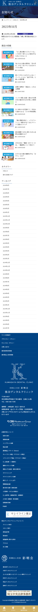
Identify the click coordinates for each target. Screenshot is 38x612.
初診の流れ (6, 436)
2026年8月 (6, 185)
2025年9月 (6, 228)
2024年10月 (6, 270)
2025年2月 (6, 255)
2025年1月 (6, 258)
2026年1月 (6, 212)
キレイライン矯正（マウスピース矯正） (14, 454)
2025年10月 (6, 224)
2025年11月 (6, 220)
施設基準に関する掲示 (9, 539)
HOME (4, 610)
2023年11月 (6, 313)
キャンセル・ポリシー (8, 343)
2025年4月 (6, 247)
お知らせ (25, 34)
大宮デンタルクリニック (10, 571)
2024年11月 (6, 266)
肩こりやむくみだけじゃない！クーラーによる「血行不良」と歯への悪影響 (25, 77)
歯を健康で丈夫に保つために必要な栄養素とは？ (25, 133)
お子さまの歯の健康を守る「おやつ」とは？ (25, 155)
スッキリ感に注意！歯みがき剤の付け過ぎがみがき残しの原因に (25, 100)
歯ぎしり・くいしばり (9, 480)
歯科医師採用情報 (7, 351)
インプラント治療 (8, 443)
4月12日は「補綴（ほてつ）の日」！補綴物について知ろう (25, 144)
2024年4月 (6, 293)
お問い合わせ (5, 347)
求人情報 (5, 547)
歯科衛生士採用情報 (7, 355)
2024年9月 (6, 274)
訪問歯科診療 (6, 503)
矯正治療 (5, 447)
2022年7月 (6, 328)
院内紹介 (5, 536)
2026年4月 (6, 201)
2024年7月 (6, 282)
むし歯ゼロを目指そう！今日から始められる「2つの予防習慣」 (26, 110)
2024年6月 (6, 286)
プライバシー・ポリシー (9, 339)
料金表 (5, 506)
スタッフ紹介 (6, 528)
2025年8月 (6, 231)
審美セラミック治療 (8, 465)
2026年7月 (6, 189)
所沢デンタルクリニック (10, 578)
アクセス (5, 543)
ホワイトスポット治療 (9, 476)
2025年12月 (6, 216)
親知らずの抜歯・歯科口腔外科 (12, 469)
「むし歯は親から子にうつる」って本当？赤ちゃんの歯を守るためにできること (25, 54)
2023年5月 (6, 320)
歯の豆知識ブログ (8, 175)
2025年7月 (6, 235)
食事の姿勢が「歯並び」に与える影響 (25, 88)
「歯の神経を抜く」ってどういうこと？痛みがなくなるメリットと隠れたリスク (25, 122)
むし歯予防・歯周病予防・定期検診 (13, 495)
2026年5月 (6, 197)
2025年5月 (6, 243)
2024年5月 (6, 289)
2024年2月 (6, 301)
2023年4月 (6, 324)
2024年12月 (6, 262)
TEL (34, 610)
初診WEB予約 (24, 610)
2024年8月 (6, 278)
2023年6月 (6, 316)
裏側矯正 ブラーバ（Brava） (11, 450)
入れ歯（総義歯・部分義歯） (11, 499)
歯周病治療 (6, 439)
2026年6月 (6, 193)
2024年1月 (6, 305)
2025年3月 (6, 251)
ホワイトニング (7, 473)
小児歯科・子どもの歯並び (10, 491)
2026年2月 (6, 208)
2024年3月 (6, 297)
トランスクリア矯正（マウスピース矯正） (15, 458)
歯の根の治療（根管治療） (10, 488)
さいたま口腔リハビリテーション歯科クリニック (17, 574)
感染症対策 (6, 532)
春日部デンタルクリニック (10, 567)
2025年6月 (6, 239)
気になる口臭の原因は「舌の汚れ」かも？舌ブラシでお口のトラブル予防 (25, 65)
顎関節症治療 (6, 484)
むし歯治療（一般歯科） (10, 462)
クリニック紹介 (7, 524)
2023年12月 (6, 309)
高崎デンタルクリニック (10, 585)
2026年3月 (6, 205)
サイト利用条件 (6, 335)
